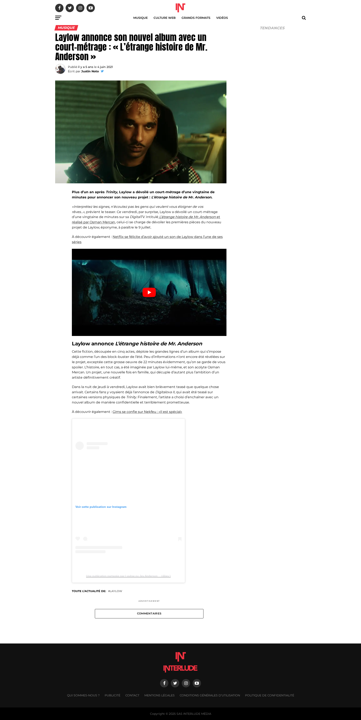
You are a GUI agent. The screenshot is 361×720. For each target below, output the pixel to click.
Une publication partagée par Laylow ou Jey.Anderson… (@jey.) (128, 576)
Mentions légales (159, 695)
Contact (132, 695)
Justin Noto (90, 71)
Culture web (165, 18)
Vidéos (222, 18)
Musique (140, 18)
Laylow (116, 591)
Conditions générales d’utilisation (210, 695)
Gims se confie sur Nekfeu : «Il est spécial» (147, 412)
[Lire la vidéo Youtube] (149, 292)
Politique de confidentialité (269, 695)
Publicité (112, 695)
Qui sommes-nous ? (83, 695)
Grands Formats (196, 18)
